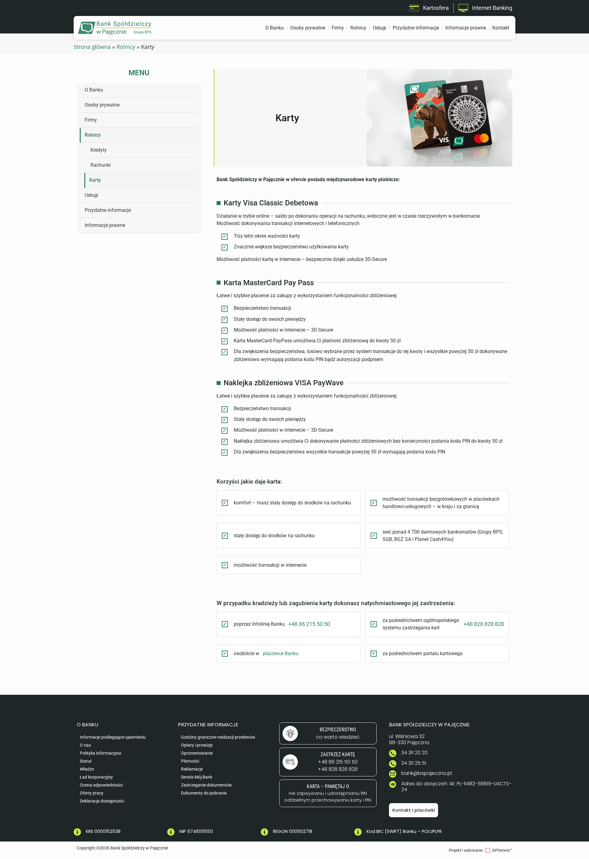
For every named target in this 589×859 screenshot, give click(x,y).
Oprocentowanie (197, 753)
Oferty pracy (91, 793)
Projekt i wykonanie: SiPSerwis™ (480, 850)
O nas (85, 745)
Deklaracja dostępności (102, 801)
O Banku (274, 28)
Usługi (379, 28)
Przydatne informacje (416, 28)
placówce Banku (280, 653)
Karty (95, 180)
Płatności (190, 761)
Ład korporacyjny (96, 777)
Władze (87, 769)
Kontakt (500, 28)
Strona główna (92, 46)
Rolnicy (358, 28)
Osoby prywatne (307, 28)
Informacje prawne (465, 28)
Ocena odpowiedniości (101, 785)
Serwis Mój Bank (196, 777)
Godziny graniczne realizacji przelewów (218, 737)
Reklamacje (192, 769)
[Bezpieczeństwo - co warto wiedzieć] (327, 733)
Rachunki (100, 165)
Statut (86, 761)
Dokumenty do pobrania (204, 793)
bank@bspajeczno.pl (426, 773)
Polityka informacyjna (100, 753)
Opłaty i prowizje (197, 745)
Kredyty (98, 150)
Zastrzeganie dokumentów (206, 785)
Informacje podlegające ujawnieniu (113, 737)
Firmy (338, 28)
